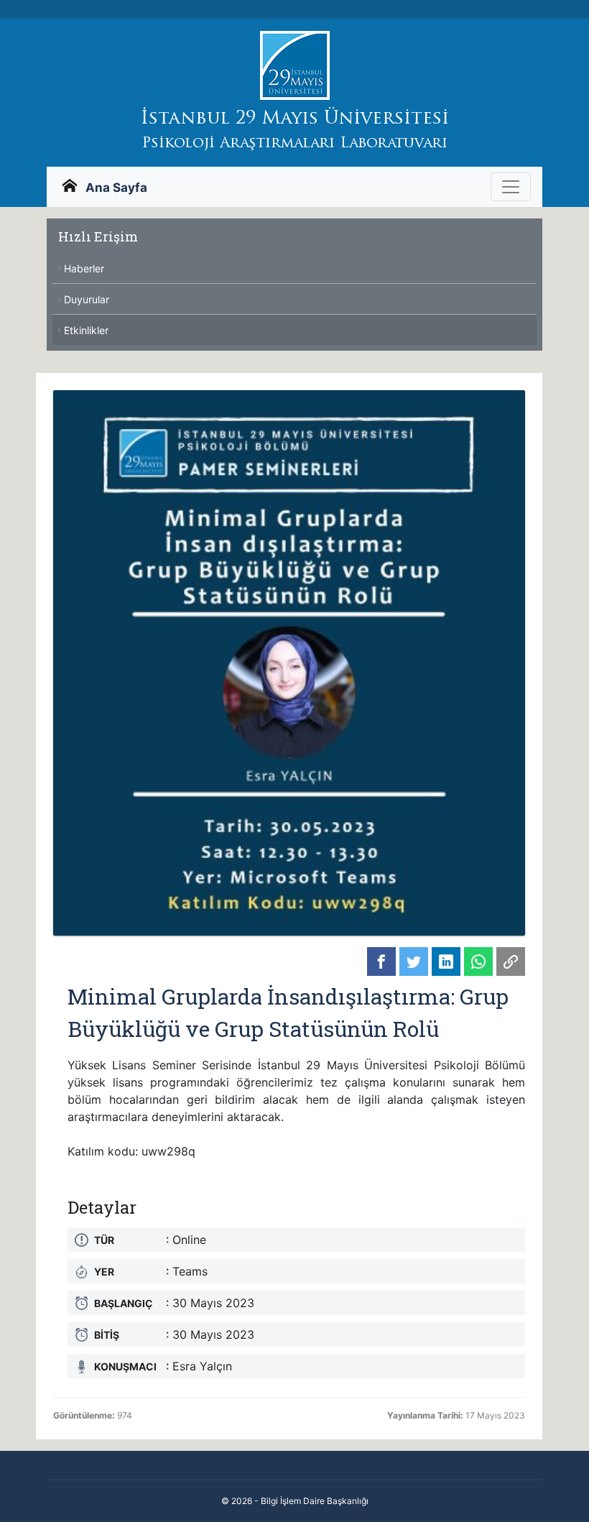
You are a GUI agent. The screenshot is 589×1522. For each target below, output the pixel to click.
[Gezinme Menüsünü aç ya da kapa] (511, 186)
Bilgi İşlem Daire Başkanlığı (314, 1500)
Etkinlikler (86, 330)
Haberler (84, 268)
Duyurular (86, 299)
